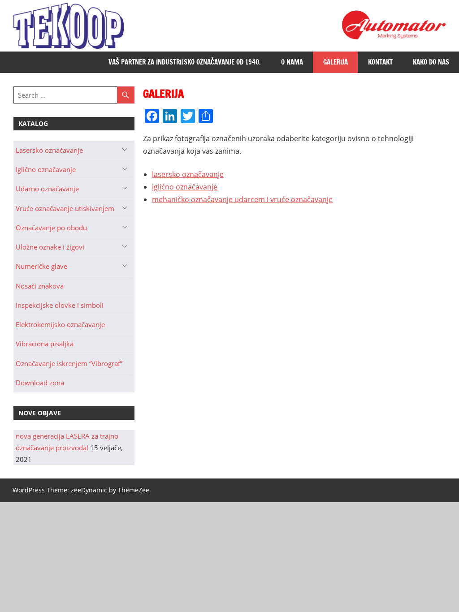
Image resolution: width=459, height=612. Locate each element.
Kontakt (380, 62)
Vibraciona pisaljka (45, 343)
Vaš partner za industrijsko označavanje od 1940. (184, 62)
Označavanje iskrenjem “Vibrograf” (69, 363)
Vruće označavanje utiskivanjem (65, 208)
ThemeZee (133, 490)
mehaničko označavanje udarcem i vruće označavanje (242, 199)
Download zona (40, 382)
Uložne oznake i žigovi (50, 246)
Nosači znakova (40, 285)
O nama (292, 62)
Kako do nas (431, 62)
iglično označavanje (184, 187)
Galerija (335, 62)
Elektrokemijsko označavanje (60, 324)
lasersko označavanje (188, 174)
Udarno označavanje (47, 188)
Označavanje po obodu (51, 227)
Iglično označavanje (46, 169)
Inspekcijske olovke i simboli (60, 305)
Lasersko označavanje (49, 150)
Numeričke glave (41, 266)
